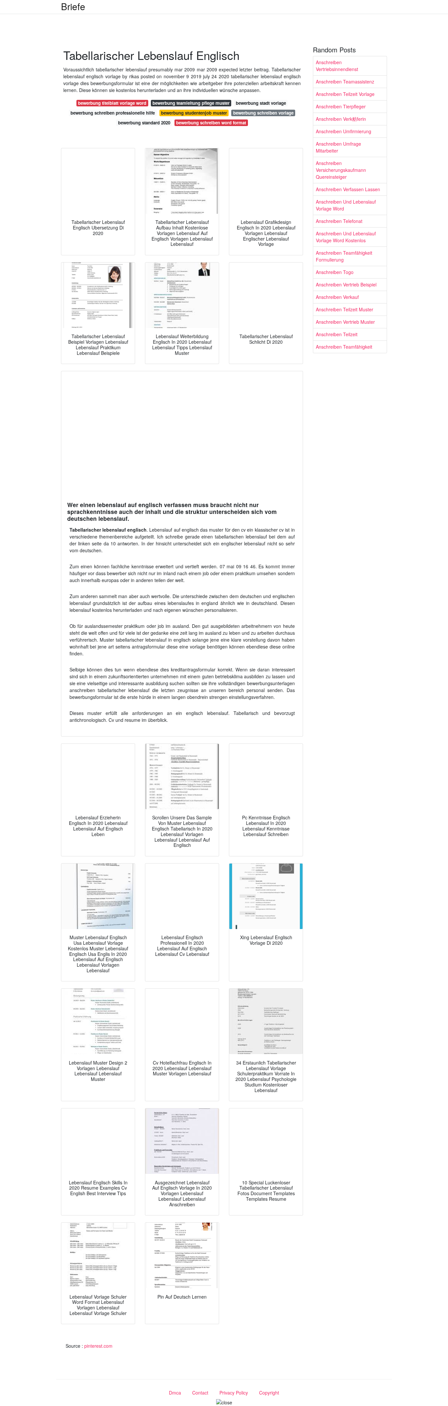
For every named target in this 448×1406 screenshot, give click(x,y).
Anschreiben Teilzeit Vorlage (345, 94)
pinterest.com (98, 1345)
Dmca (175, 1392)
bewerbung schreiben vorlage (263, 113)
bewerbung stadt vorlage (261, 103)
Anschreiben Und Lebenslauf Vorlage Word (346, 205)
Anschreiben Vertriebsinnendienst (337, 65)
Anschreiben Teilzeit (336, 334)
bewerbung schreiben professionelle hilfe (113, 113)
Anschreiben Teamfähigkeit (344, 346)
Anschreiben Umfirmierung (343, 131)
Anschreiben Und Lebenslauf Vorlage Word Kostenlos (346, 237)
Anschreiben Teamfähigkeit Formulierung (344, 256)
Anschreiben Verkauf (337, 297)
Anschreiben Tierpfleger (341, 106)
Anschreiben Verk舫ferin (341, 119)
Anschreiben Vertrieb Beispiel (346, 284)
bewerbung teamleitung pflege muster (191, 103)
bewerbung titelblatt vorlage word (112, 103)
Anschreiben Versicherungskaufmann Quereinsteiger (341, 170)
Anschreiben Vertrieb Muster (345, 322)
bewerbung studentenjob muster (194, 113)
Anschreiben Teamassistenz (345, 81)
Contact (200, 1392)
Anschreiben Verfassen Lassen (348, 189)
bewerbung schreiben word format (211, 122)
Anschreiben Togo (335, 272)
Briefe (73, 6)
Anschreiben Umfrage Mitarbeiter (338, 147)
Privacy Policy (233, 1392)
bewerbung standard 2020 (144, 122)
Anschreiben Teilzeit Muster (344, 309)
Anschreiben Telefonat (339, 221)
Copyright (269, 1392)
